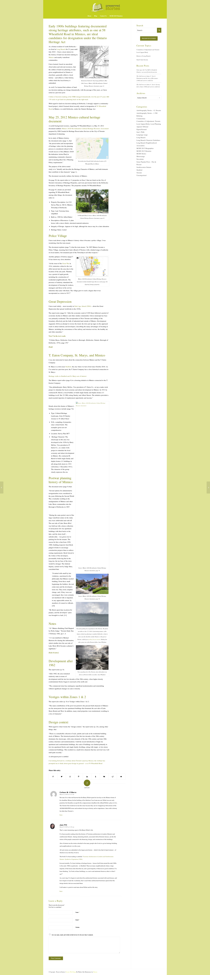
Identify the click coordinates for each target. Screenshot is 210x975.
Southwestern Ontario (143, 167)
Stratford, (68, 366)
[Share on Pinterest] (78, 777)
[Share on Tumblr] (95, 777)
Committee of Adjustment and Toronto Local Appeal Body (147, 51)
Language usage (142, 135)
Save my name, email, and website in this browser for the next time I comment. (72, 935)
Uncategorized (141, 175)
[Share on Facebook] (53, 777)
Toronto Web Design (71, 972)
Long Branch (61, 49)
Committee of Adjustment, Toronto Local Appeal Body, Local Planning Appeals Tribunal (148, 124)
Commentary (140, 118)
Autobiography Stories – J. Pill (146, 113)
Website (77, 927)
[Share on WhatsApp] (70, 777)
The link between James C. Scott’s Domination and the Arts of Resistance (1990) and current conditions (147, 78)
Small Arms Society (142, 60)
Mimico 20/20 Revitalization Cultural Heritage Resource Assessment (85, 128)
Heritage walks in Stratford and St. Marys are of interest (67, 376)
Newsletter (140, 159)
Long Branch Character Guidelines (148, 140)
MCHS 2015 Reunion (143, 151)
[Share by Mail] (121, 777)
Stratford (139, 170)
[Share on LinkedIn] (87, 777)
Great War (65, 263)
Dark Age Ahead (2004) (82, 306)
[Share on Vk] (104, 777)
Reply (61, 815)
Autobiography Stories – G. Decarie (148, 110)
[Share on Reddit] (112, 777)
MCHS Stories (141, 154)
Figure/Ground (141, 129)
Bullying (139, 116)
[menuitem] (89, 16)
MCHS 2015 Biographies (145, 148)
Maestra (95, 972)
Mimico (51, 57)
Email (77, 920)
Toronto (139, 173)
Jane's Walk (140, 132)
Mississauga (140, 156)
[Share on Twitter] (61, 777)
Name (77, 912)
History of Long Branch (143, 56)
